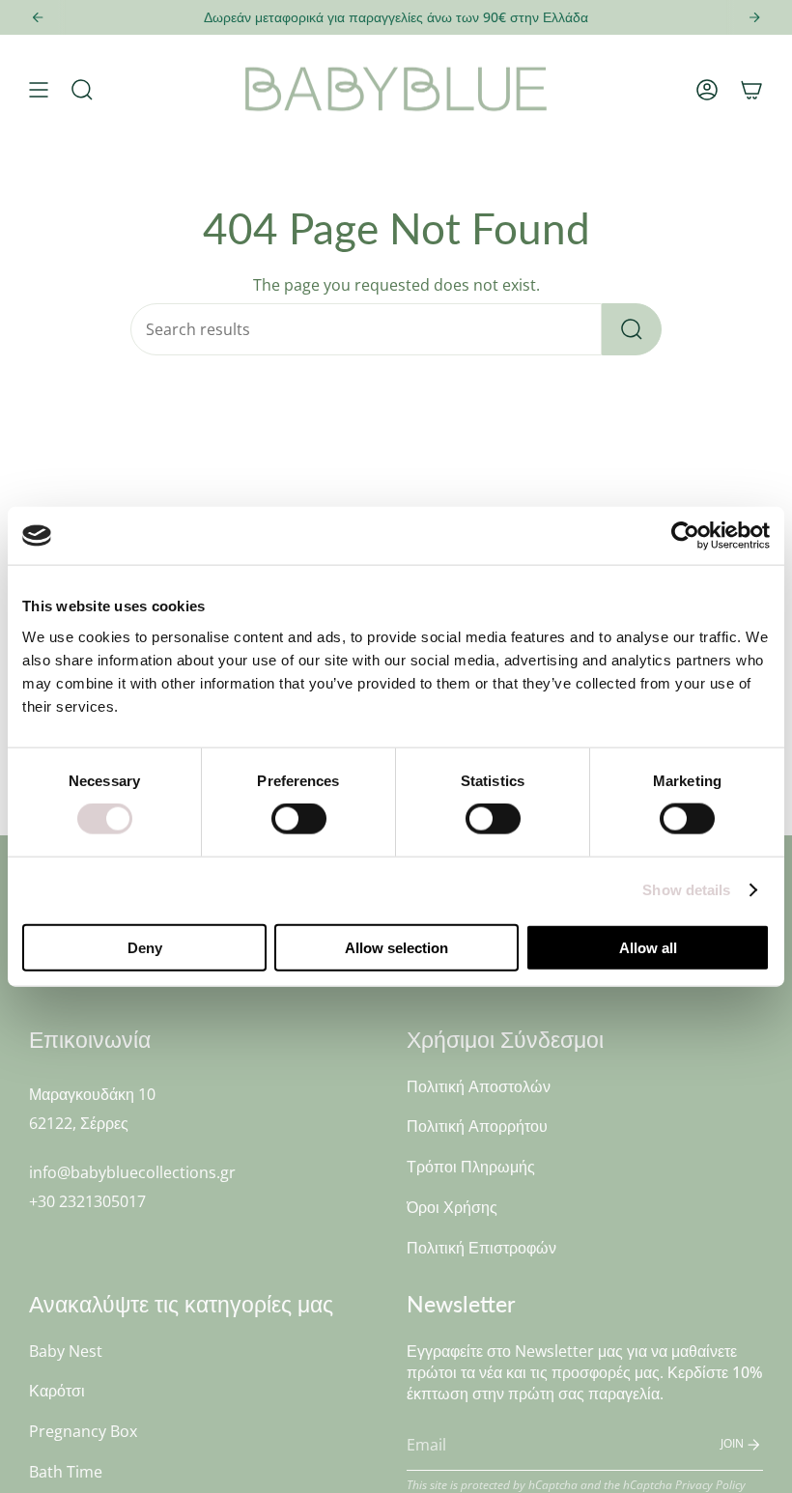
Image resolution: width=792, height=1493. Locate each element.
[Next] (754, 17)
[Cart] (751, 89)
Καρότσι (57, 1390)
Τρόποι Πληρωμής (471, 1166)
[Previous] (37, 17)
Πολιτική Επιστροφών (481, 1247)
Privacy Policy (710, 1484)
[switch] (298, 818)
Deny (144, 947)
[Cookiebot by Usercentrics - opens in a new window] (685, 535)
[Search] (632, 329)
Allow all (648, 947)
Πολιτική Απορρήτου (477, 1126)
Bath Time (65, 1471)
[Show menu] (38, 89)
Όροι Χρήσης (452, 1207)
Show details (686, 890)
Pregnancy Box (83, 1431)
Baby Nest (65, 1351)
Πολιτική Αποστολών (479, 1086)
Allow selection (396, 947)
